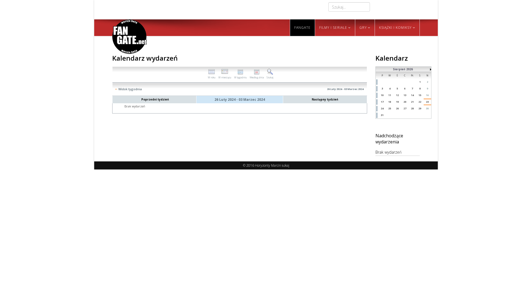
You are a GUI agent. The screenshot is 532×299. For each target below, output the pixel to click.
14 (412, 95)
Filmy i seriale (333, 27)
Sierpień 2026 (403, 69)
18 (389, 102)
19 (397, 102)
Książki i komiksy (395, 27)
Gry (363, 27)
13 (404, 95)
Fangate (302, 27)
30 (427, 108)
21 (412, 102)
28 (412, 108)
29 (419, 108)
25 (389, 108)
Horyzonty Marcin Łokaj (272, 165)
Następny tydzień (325, 99)
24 (382, 108)
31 (382, 115)
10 (382, 95)
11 (389, 95)
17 (382, 102)
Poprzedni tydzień (155, 99)
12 (397, 95)
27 (404, 108)
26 (397, 108)
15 (419, 95)
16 (427, 95)
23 (427, 102)
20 (404, 102)
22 (419, 102)
